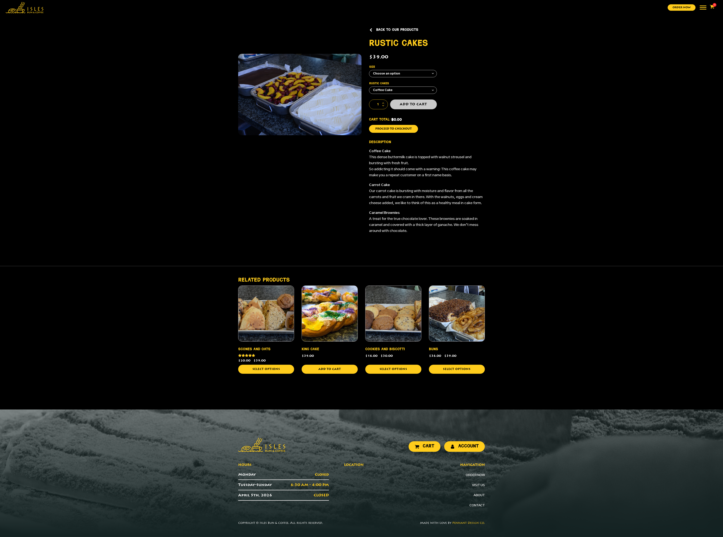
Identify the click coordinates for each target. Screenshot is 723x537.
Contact (477, 505)
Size (372, 67)
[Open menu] (703, 7)
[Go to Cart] (712, 7)
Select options (266, 369)
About (479, 495)
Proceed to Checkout (393, 129)
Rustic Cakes (379, 83)
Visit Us (478, 485)
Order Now (682, 7)
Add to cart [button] (329, 369)
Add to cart (413, 104)
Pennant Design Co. (468, 523)
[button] (393, 30)
